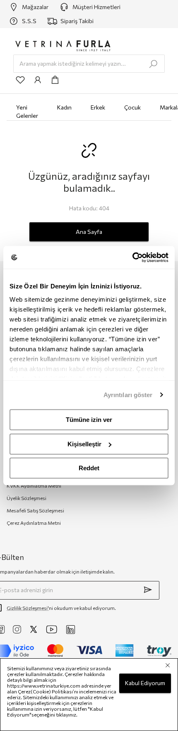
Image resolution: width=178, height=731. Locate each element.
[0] (55, 80)
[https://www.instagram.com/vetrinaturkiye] (17, 629)
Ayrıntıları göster (128, 394)
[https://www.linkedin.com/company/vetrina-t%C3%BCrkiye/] (70, 629)
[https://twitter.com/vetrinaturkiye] (33, 629)
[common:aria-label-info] (38, 80)
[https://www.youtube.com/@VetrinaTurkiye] (51, 629)
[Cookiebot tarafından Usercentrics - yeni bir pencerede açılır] (132, 257)
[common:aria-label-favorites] (20, 80)
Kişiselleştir (84, 444)
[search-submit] (153, 64)
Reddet (89, 467)
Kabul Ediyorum (145, 682)
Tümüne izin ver (89, 419)
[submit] (148, 590)
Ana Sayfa (89, 231)
